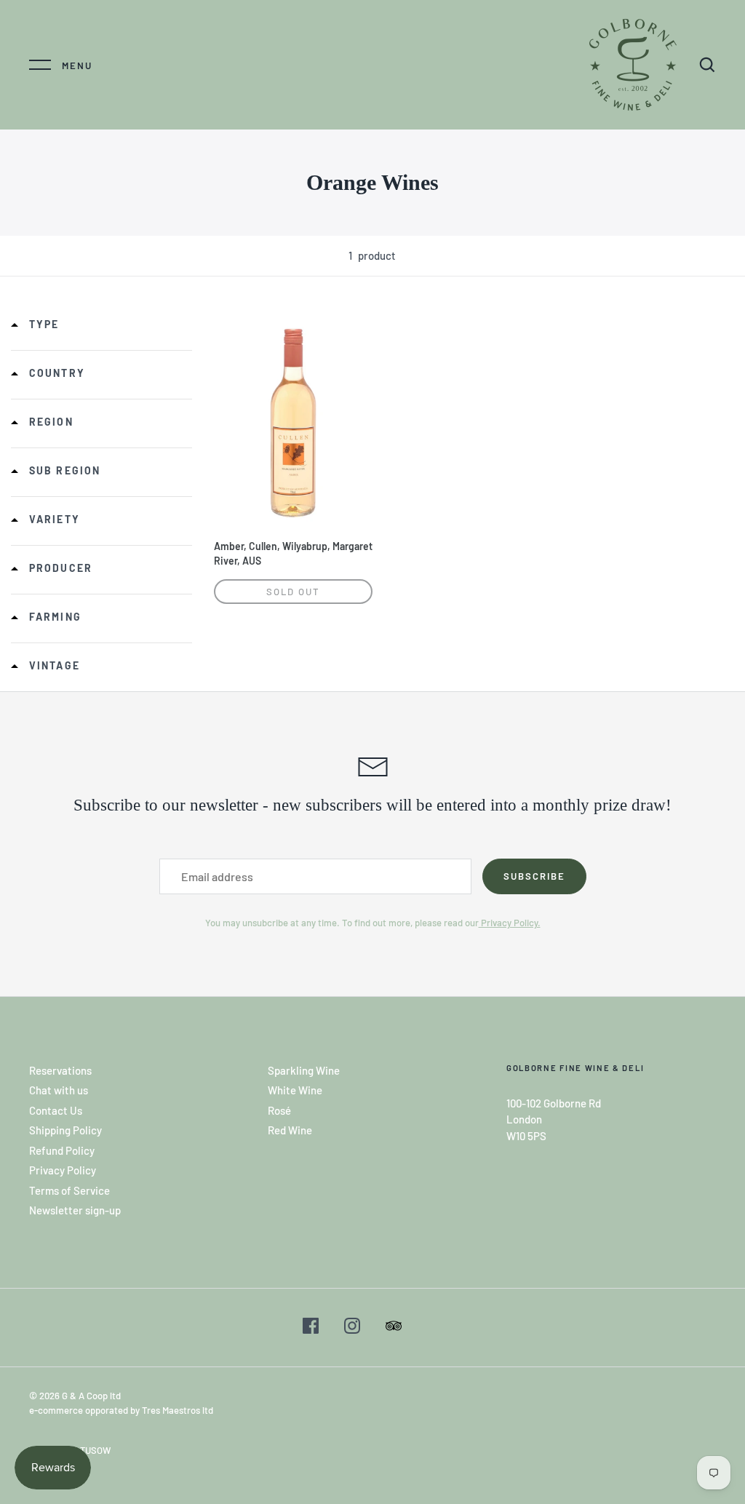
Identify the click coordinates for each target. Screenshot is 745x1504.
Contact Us (55, 1110)
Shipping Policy (65, 1130)
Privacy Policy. (510, 922)
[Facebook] (311, 1328)
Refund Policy (62, 1150)
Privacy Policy (62, 1170)
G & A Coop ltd (91, 1395)
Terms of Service (69, 1190)
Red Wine (290, 1130)
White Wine (295, 1090)
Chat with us (58, 1090)
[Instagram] (352, 1328)
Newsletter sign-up (75, 1210)
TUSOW (95, 1450)
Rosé (279, 1110)
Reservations (60, 1070)
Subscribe (534, 876)
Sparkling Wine (304, 1070)
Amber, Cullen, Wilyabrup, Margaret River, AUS (293, 553)
